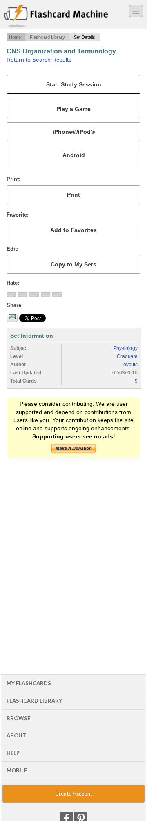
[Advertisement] (73, 540)
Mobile (17, 770)
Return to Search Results (39, 59)
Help (13, 753)
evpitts (130, 364)
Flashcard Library (47, 37)
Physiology (125, 348)
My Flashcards (29, 683)
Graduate (127, 356)
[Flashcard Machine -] (56, 16)
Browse (18, 718)
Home (15, 37)
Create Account (73, 793)
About (16, 735)
